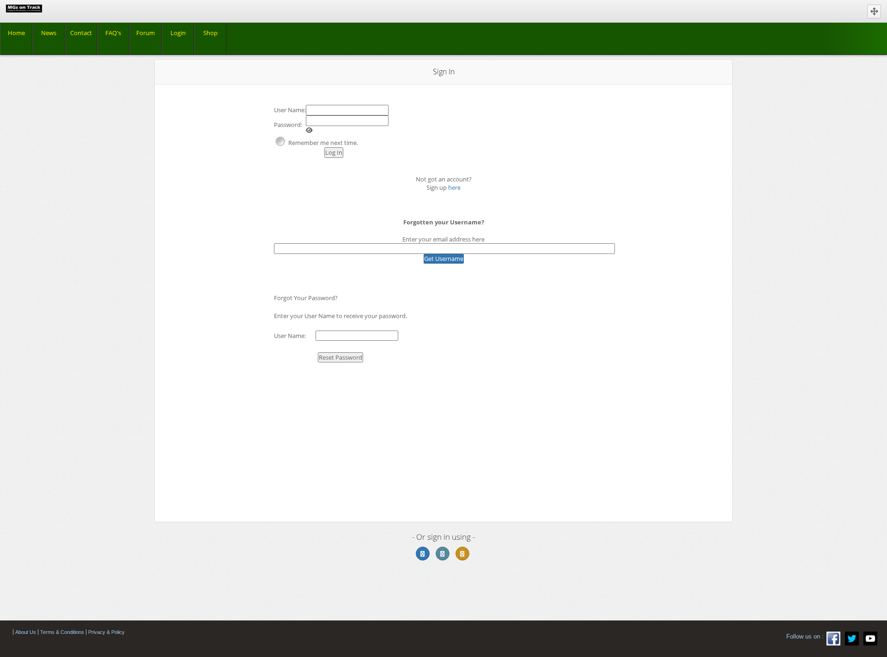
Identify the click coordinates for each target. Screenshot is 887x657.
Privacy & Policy (106, 632)
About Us (25, 632)
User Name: (290, 110)
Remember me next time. (323, 143)
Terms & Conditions (62, 632)
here (454, 187)
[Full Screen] (874, 11)
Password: (288, 125)
